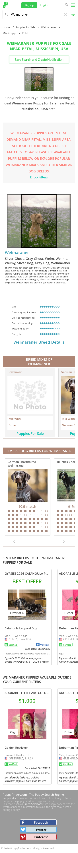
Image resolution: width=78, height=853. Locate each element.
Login (44, 5)
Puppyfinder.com (12, 798)
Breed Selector (32, 804)
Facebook (41, 822)
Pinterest (41, 837)
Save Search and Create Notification (39, 59)
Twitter (41, 830)
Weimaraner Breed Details (39, 342)
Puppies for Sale (25, 27)
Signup (29, 5)
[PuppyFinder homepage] (5, 5)
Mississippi (9, 33)
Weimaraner (48, 27)
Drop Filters (39, 177)
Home (6, 27)
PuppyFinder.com (15, 795)
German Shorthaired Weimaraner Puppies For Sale (27, 497)
